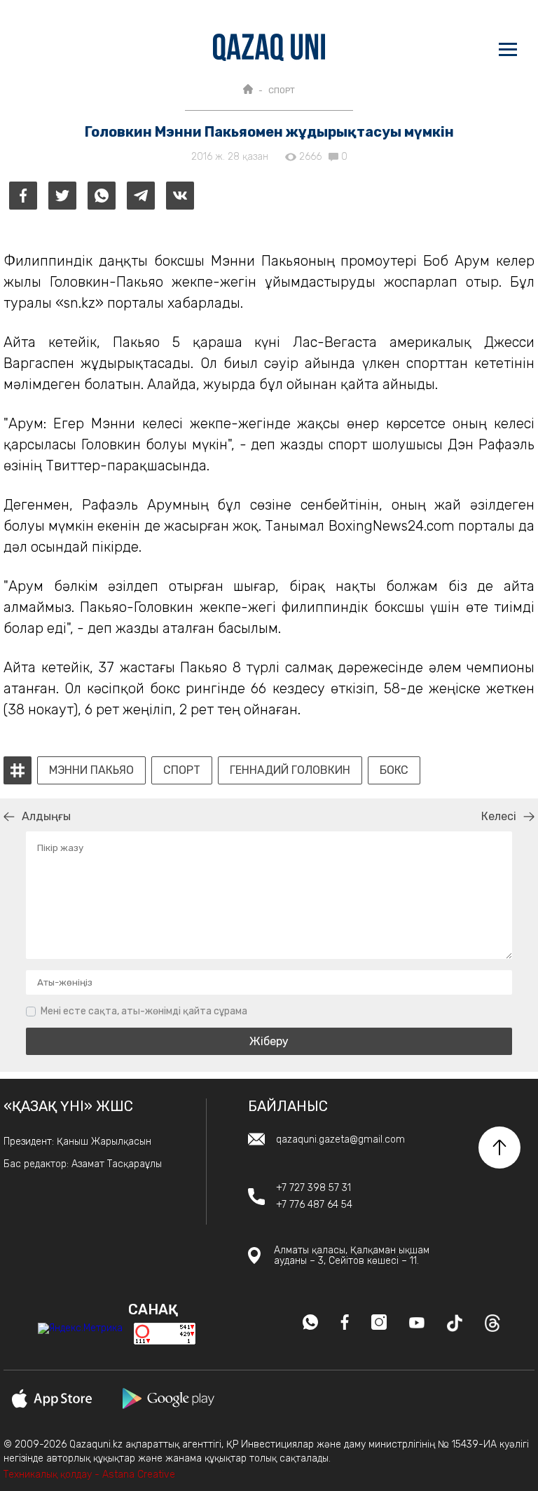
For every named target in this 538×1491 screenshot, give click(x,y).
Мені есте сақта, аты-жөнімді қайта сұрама (144, 1011)
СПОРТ (281, 90)
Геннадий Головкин (290, 770)
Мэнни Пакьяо (91, 770)
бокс (394, 770)
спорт (181, 770)
